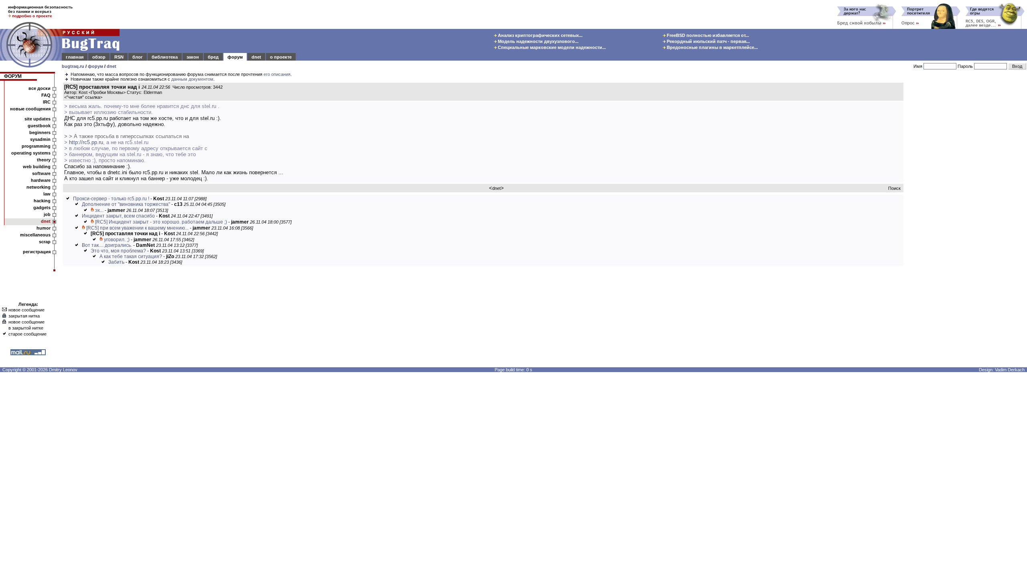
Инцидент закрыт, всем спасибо (118, 216)
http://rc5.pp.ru (86, 142)
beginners (40, 132)
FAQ (46, 95)
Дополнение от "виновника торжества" (126, 204)
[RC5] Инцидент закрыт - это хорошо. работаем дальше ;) (161, 222)
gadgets (42, 207)
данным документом (192, 79)
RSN (119, 57)
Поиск (894, 188)
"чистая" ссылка (83, 97)
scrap (45, 241)
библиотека (165, 57)
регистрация (37, 251)
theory (44, 159)
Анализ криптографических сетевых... (540, 35)
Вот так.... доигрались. (107, 245)
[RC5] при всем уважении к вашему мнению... (137, 228)
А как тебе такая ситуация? (130, 256)
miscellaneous (35, 234)
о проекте (281, 57)
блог (137, 57)
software (41, 173)
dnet (256, 57)
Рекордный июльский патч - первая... (708, 41)
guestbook (39, 125)
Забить (116, 262)
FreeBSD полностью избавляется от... (707, 35)
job (47, 214)
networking (38, 187)
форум (235, 57)
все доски (39, 88)
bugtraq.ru (73, 66)
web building (37, 166)
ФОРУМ (13, 76)
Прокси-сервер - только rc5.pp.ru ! (111, 198)
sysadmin (40, 139)
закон (193, 57)
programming (36, 146)
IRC (47, 102)
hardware (41, 180)
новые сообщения (30, 108)
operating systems (31, 153)
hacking (42, 200)
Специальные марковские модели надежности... (551, 47)
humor (44, 228)
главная (74, 57)
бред (213, 57)
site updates (37, 118)
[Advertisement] (967, 204)
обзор (99, 57)
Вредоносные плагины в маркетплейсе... (712, 47)
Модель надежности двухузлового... (537, 41)
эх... (99, 210)
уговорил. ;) (117, 239)
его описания (277, 74)
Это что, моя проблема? (118, 251)
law (47, 193)
